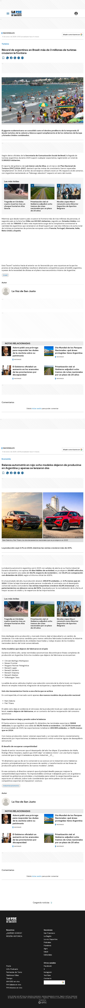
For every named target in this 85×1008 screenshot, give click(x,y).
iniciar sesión (37, 408)
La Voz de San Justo (24, 291)
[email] (18, 58)
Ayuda (75, 998)
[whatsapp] (7, 58)
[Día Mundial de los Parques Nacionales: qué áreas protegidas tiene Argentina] (48, 351)
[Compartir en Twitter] (15, 58)
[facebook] (11, 58)
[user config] (76, 13)
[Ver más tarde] (3, 58)
